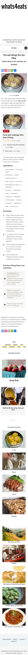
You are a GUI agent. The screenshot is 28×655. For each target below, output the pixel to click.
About (15, 639)
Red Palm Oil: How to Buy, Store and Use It (13, 409)
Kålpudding (14, 516)
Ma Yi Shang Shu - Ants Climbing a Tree (14, 627)
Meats (18, 346)
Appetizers (7, 344)
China (21, 344)
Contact (22, 639)
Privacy (14, 641)
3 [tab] (14, 420)
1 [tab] (11, 420)
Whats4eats (7, 639)
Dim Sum (4, 346)
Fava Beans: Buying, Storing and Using (14, 605)
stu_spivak (16, 95)
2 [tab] (12, 420)
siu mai (23, 100)
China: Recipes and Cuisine (14, 542)
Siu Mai (14, 450)
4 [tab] (15, 420)
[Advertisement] (14, 24)
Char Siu (14, 494)
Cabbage (15, 344)
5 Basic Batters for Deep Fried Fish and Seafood (14, 584)
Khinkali (14, 472)
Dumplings (12, 346)
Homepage (14, 563)
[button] (14, 48)
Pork (24, 346)
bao (19, 100)
